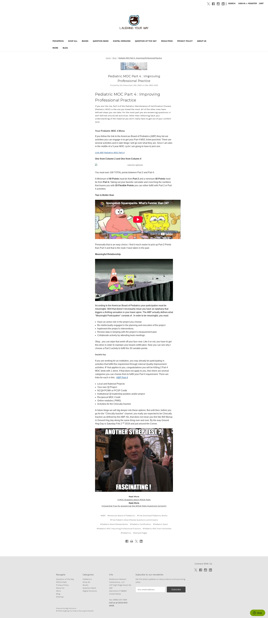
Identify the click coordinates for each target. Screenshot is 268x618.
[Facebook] (213, 3)
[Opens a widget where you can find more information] (257, 613)
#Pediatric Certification (140, 524)
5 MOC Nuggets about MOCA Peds (134, 499)
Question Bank (100, 41)
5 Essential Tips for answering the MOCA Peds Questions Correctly (134, 506)
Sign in (241, 3)
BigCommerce (70, 608)
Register (252, 3)
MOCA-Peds (167, 41)
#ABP (103, 515)
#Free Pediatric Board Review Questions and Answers (134, 520)
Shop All (72, 41)
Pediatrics (58, 41)
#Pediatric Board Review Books (114, 524)
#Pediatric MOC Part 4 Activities (157, 528)
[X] (208, 3)
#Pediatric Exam (160, 524)
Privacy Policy (185, 41)
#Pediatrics (126, 533)
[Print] (131, 541)
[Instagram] (218, 3)
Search (231, 3)
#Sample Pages (140, 533)
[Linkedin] (223, 3)
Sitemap (60, 597)
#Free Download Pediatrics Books (152, 515)
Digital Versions (122, 41)
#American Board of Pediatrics (121, 515)
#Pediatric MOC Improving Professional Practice (119, 528)
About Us (201, 41)
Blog (65, 48)
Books (85, 41)
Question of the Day (146, 41)
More (55, 48)
